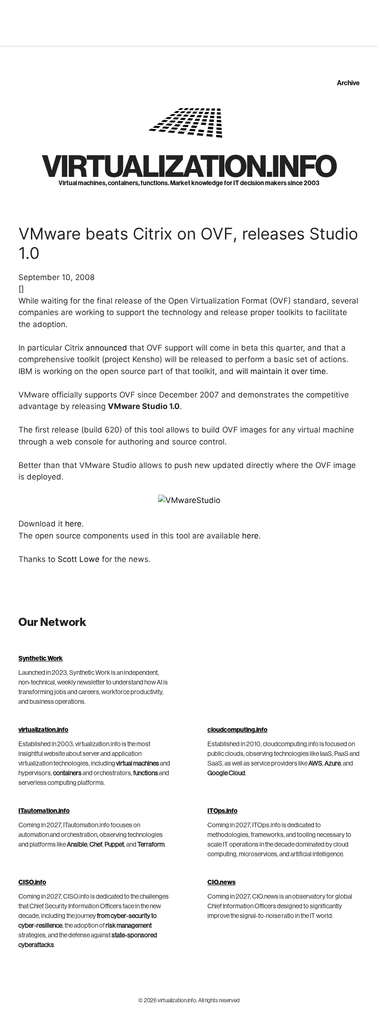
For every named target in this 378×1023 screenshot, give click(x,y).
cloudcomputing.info (237, 730)
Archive (348, 83)
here (73, 523)
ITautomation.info (44, 811)
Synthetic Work (40, 658)
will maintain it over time (281, 371)
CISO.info (32, 882)
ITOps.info (222, 811)
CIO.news (221, 882)
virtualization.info (189, 167)
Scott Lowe (79, 559)
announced (106, 347)
